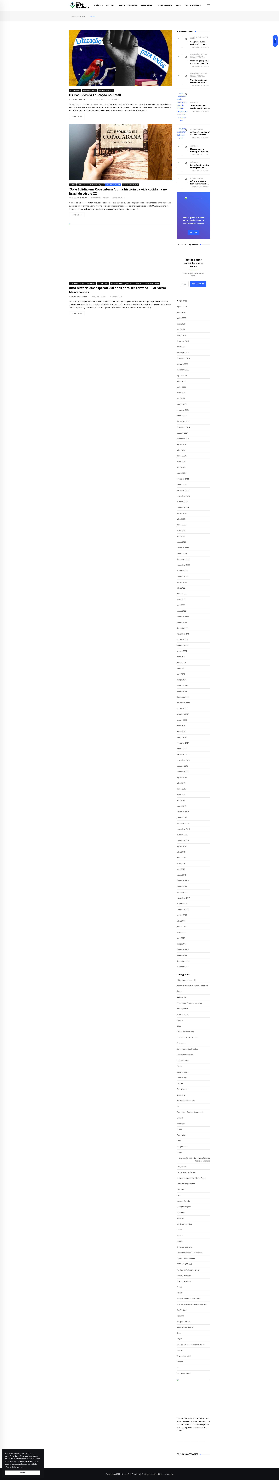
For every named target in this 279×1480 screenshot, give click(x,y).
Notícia (180, 1241)
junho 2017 (181, 926)
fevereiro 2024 (183, 479)
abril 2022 (181, 605)
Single (179, 1339)
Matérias (180, 1218)
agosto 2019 (182, 777)
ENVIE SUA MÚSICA (193, 5)
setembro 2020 (183, 714)
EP (178, 1106)
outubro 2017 (182, 903)
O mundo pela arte (184, 1247)
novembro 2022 (183, 565)
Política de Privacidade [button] (14, 1467)
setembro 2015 (183, 967)
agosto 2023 (182, 513)
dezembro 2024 (183, 421)
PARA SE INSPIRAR (184, 1264)
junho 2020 (181, 731)
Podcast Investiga (184, 1275)
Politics (180, 1293)
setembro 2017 (183, 909)
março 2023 (181, 542)
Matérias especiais (184, 1224)
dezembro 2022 (183, 559)
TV (178, 1367)
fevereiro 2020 (183, 743)
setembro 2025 (183, 370)
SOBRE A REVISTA (165, 5)
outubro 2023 (182, 502)
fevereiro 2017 (183, 949)
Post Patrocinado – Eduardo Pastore (191, 1304)
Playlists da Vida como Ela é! (188, 1270)
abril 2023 (181, 536)
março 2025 (181, 404)
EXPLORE (110, 5)
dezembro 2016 (183, 961)
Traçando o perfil (184, 1356)
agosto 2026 (182, 306)
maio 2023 (181, 530)
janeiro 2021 (182, 691)
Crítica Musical (183, 1060)
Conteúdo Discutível (185, 1054)
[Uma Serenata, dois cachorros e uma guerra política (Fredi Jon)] (182, 79)
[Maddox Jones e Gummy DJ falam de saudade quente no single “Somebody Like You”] (182, 150)
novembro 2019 (183, 760)
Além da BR (194, 102)
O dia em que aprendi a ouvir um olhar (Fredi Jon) (200, 63)
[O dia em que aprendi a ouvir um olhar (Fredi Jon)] (182, 60)
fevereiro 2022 (183, 616)
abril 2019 (181, 800)
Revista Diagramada (185, 1327)
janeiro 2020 (182, 748)
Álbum (179, 991)
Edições (180, 1083)
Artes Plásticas (183, 1014)
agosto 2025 (182, 375)
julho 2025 (181, 381)
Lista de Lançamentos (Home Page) (191, 1178)
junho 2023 (181, 525)
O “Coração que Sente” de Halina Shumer (200, 133)
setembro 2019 (183, 771)
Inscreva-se (198, 284)
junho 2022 (181, 593)
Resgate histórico (184, 1321)
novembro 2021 (183, 634)
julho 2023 (181, 519)
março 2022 (181, 611)
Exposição (181, 1123)
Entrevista (181, 1095)
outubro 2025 (182, 364)
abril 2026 (181, 329)
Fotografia (181, 1135)
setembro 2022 (183, 576)
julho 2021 (181, 657)
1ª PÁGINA (98, 5)
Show (179, 1333)
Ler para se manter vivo (186, 1172)
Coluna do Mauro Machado (188, 1037)
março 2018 (181, 875)
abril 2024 (181, 467)
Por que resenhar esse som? (188, 1298)
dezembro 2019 (183, 754)
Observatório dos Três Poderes (199, 38)
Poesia (179, 1287)
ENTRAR (193, 232)
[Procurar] (204, 5)
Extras (179, 1129)
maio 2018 (181, 863)
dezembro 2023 (183, 490)
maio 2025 (181, 393)
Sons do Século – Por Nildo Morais (191, 1344)
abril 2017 (181, 938)
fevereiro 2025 (183, 410)
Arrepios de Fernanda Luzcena (189, 1003)
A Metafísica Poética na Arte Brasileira (192, 986)
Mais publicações (184, 1206)
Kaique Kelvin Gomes (79, 198)
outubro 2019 (182, 766)
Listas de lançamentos (186, 1184)
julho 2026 (181, 312)
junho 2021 (181, 662)
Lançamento (182, 1166)
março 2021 (181, 680)
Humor (180, 1152)
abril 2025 (181, 398)
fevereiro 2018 (183, 880)
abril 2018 (181, 869)
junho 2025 (181, 387)
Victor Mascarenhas (79, 296)
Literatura (181, 1189)
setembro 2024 (183, 438)
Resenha (180, 1316)
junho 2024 (181, 456)
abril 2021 (181, 674)
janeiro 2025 (182, 415)
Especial (180, 1118)
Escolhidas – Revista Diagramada (190, 1112)
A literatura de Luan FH (186, 980)
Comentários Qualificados (187, 1049)
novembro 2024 (183, 427)
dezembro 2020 (183, 697)
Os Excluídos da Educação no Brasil (95, 95)
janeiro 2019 (182, 817)
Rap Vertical (181, 1310)
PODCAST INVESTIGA (128, 5)
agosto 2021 (182, 651)
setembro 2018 (183, 840)
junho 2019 (181, 789)
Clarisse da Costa (78, 99)
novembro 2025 (183, 358)
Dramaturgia (182, 1077)
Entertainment (183, 1089)
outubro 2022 (182, 570)
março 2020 (181, 737)
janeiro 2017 (182, 955)
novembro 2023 (183, 496)
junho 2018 (181, 858)
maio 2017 (181, 932)
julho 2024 (181, 450)
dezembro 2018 (183, 823)
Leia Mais (75, 116)
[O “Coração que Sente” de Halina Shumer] (182, 133)
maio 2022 (181, 599)
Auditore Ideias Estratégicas (162, 1474)
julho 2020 (181, 725)
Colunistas (181, 1043)
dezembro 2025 (183, 352)
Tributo (180, 1362)
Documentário (183, 1072)
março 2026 (181, 335)
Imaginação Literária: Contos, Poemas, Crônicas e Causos (198, 56)
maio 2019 (181, 794)
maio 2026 (181, 324)
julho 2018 (181, 852)
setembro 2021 (183, 645)
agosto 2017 (182, 915)
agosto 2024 (182, 444)
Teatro (179, 1350)
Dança (179, 1066)
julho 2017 (181, 921)
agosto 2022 (182, 582)
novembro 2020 (183, 703)
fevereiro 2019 (183, 812)
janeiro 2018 (182, 886)
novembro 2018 (183, 829)
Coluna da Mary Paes (185, 1032)
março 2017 (181, 944)
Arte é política (182, 1009)
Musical (180, 1235)
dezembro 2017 (183, 892)
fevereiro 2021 (183, 685)
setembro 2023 (183, 507)
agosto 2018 (182, 846)
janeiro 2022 (182, 622)
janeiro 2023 (182, 553)
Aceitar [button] (22, 1472)
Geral (179, 1141)
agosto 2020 (182, 720)
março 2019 (181, 806)
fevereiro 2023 (183, 548)
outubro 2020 (182, 708)
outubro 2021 (182, 639)
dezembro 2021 (183, 628)
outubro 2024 (182, 433)
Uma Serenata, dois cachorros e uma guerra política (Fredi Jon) (199, 83)
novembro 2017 (183, 898)
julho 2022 (181, 588)
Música (180, 1230)
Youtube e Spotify (184, 1373)
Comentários (114, 99)
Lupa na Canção (196, 129)
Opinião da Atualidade (186, 1258)
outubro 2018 (182, 835)
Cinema (180, 1020)
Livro (179, 1195)
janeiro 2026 (182, 347)
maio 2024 (181, 461)
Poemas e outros (184, 1281)
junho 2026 (181, 318)
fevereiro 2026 (183, 341)
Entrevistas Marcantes (186, 1100)
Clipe (179, 1026)
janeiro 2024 (182, 484)
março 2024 (181, 473)
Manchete (181, 1212)
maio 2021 (181, 668)
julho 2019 (181, 783)
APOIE (178, 5)
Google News (182, 1146)
